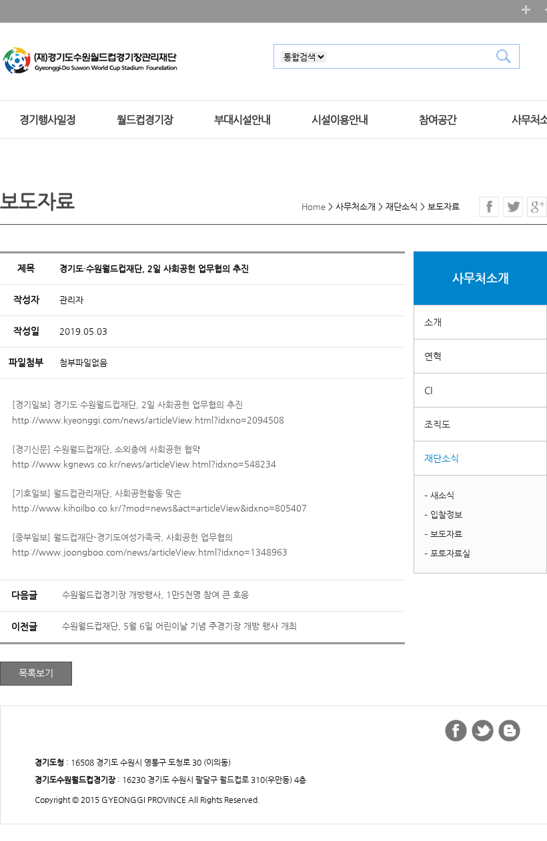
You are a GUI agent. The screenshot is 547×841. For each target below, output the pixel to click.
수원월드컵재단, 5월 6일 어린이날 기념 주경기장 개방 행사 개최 (179, 626)
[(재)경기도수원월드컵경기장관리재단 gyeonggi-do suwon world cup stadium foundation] (90, 61)
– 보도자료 (443, 534)
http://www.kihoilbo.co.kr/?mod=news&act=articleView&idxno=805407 (159, 508)
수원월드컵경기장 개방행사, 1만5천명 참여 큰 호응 (155, 595)
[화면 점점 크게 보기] (526, 9)
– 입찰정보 (443, 515)
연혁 (433, 356)
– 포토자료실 (447, 553)
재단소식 (441, 458)
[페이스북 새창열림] (489, 207)
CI (428, 390)
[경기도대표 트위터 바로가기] (483, 731)
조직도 (437, 424)
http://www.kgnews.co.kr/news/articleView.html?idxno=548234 (144, 464)
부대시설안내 (242, 120)
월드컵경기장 (145, 120)
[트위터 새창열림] (513, 207)
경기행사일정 (47, 120)
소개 (433, 322)
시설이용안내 (340, 120)
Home (314, 206)
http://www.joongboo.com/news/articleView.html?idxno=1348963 (150, 552)
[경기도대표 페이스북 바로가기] (456, 731)
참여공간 (437, 120)
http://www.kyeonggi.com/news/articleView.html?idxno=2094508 (148, 420)
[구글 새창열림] (537, 207)
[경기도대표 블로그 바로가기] (509, 731)
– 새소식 (439, 495)
